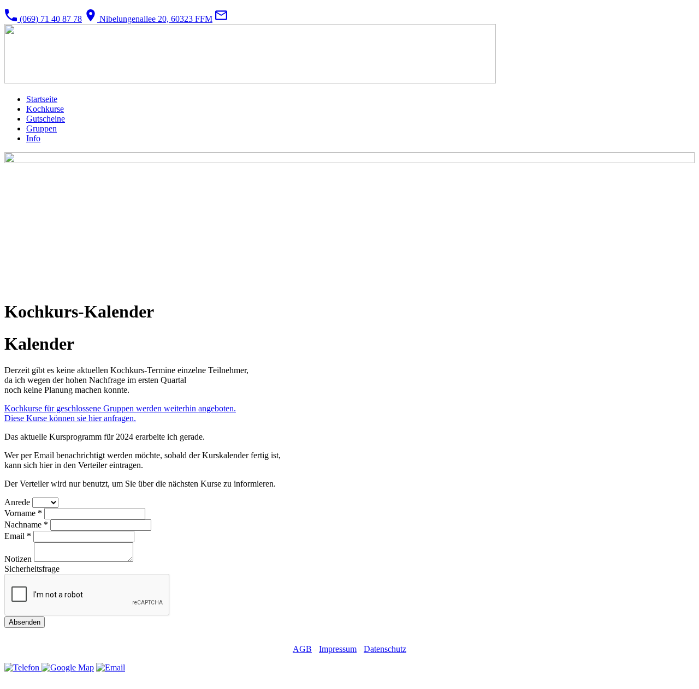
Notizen (19, 559)
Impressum (338, 649)
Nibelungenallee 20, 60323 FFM (154, 18)
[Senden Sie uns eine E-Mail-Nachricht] (221, 18)
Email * (17, 536)
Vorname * (23, 513)
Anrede (18, 502)
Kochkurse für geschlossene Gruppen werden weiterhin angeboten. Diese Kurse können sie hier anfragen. (120, 413)
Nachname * (26, 524)
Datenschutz (385, 649)
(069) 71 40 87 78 (49, 18)
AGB (302, 649)
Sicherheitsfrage (32, 568)
